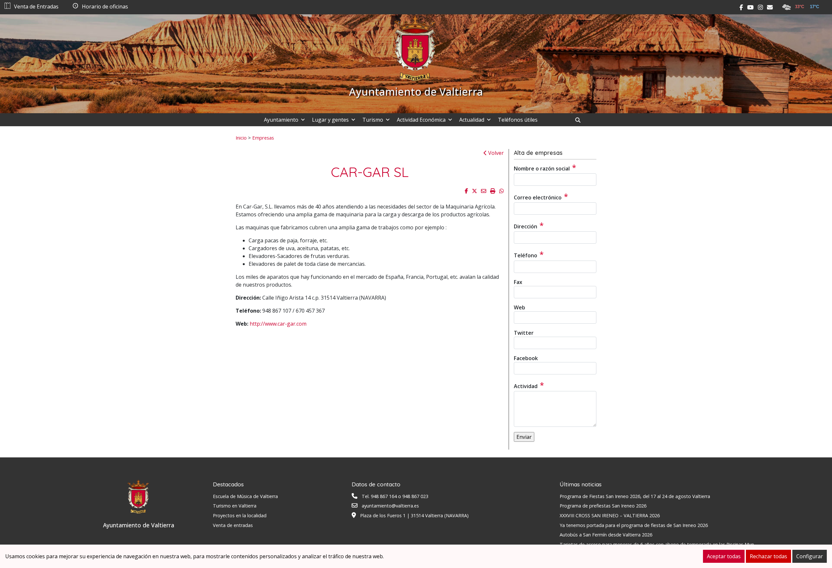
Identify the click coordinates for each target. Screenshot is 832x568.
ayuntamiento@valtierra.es (390, 506)
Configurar (809, 556)
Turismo (372, 119)
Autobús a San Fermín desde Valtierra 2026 (606, 535)
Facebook (526, 358)
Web (519, 307)
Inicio (241, 137)
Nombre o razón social (545, 167)
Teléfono (529, 254)
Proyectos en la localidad (239, 515)
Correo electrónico (541, 196)
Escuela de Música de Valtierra (245, 496)
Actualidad (471, 119)
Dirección (529, 225)
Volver (495, 152)
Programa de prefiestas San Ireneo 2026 (603, 506)
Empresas (263, 137)
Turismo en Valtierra (234, 506)
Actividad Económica (421, 119)
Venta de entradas (233, 525)
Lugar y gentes (330, 119)
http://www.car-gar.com (278, 323)
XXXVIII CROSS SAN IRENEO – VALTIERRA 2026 (610, 515)
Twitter (524, 332)
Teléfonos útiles (518, 119)
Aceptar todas (724, 556)
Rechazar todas (768, 556)
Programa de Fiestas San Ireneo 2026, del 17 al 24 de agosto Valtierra (635, 496)
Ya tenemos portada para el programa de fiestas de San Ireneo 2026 (634, 525)
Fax (518, 282)
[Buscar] (580, 120)
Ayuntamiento (281, 119)
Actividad (529, 385)
